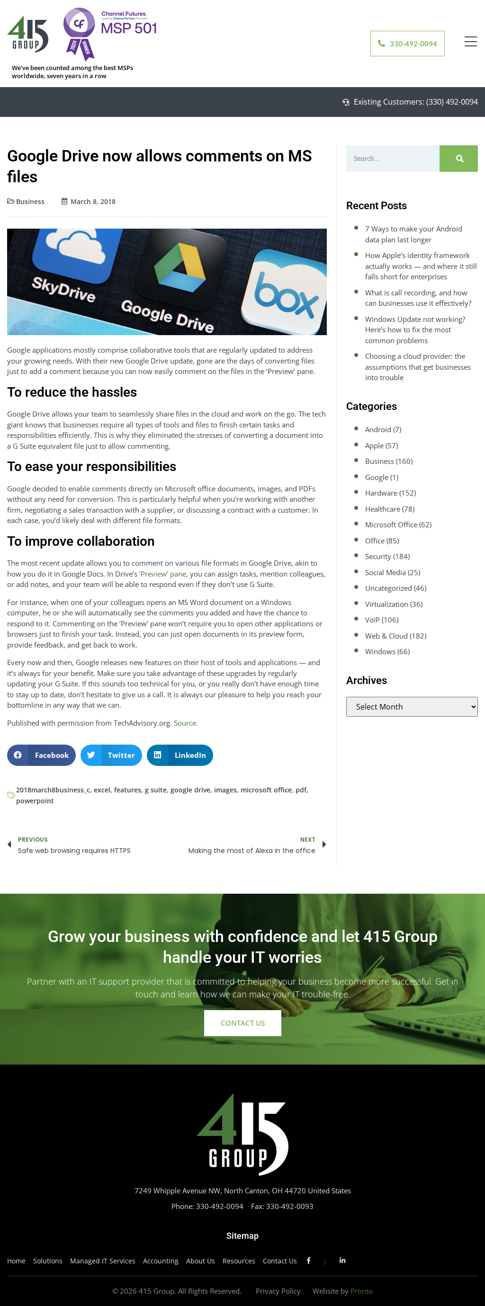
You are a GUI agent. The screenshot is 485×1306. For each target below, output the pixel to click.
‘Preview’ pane (162, 573)
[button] (41, 755)
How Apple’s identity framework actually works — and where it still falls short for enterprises (421, 265)
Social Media (385, 572)
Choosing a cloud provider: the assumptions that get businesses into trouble (418, 366)
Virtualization (386, 604)
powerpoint (35, 800)
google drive (190, 789)
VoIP (372, 619)
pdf (301, 789)
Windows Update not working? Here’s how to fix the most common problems (415, 329)
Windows (380, 651)
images (225, 789)
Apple (374, 445)
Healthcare (382, 509)
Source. (186, 723)
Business (30, 201)
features (127, 789)
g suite (156, 789)
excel (102, 789)
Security (378, 556)
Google (376, 477)
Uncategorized (388, 588)
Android (378, 429)
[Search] (459, 158)
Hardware (381, 493)
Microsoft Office (391, 524)
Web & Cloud (386, 635)
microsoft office (266, 789)
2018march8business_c (53, 789)
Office (375, 540)
